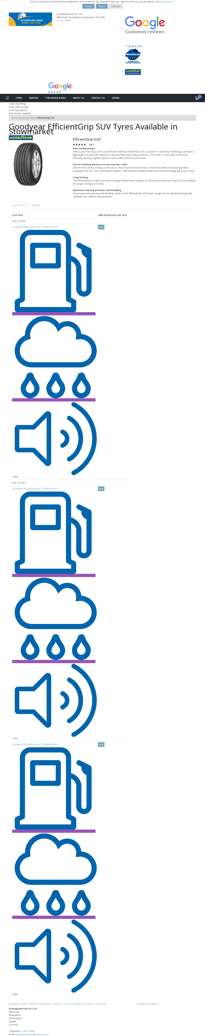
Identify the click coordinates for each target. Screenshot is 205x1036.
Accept (88, 6)
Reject (101, 6)
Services (33, 97)
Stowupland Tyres (18, 1003)
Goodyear (31, 117)
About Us (78, 97)
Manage (115, 6)
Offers (115, 97)
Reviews (36, 205)
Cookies (87, 1003)
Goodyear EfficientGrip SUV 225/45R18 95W (34, 488)
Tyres (19, 97)
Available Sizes (19, 205)
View (101, 227)
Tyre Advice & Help (55, 97)
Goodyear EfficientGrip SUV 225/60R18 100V (35, 744)
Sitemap (76, 1003)
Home (14, 117)
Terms (66, 1003)
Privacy (57, 1003)
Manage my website (147, 1003)
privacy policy (167, 1)
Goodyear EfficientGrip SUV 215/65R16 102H (35, 226)
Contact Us (98, 97)
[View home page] (30, 19)
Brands (22, 117)
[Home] (7, 98)
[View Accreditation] (133, 55)
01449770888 (64, 20)
